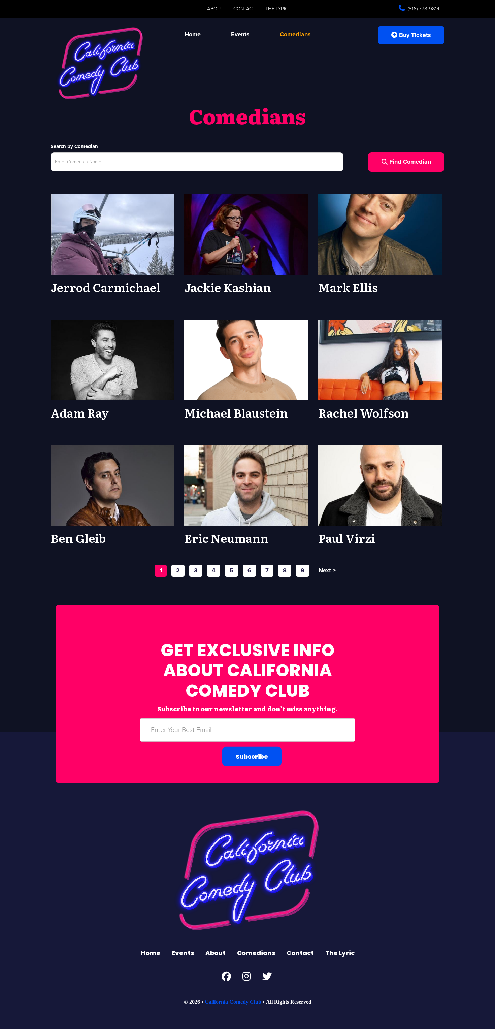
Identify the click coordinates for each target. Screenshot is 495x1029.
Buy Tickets (414, 35)
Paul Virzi (346, 537)
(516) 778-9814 (422, 9)
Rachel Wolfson (363, 412)
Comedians (295, 34)
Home (193, 34)
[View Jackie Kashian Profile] (246, 234)
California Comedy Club (233, 1002)
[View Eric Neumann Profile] (246, 485)
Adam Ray (80, 412)
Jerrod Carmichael (105, 287)
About (215, 9)
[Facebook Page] (226, 978)
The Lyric (276, 9)
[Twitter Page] (267, 978)
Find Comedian (409, 161)
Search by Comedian (74, 146)
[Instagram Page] (246, 978)
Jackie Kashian (227, 287)
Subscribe (252, 756)
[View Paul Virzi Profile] (380, 485)
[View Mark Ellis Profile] (380, 234)
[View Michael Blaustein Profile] (246, 359)
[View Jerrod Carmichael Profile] (112, 234)
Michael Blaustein (236, 412)
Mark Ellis (348, 287)
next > (327, 570)
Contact (244, 9)
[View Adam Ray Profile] (112, 359)
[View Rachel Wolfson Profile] (380, 359)
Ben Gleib (78, 537)
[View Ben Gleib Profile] (112, 485)
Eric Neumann (226, 537)
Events (240, 34)
